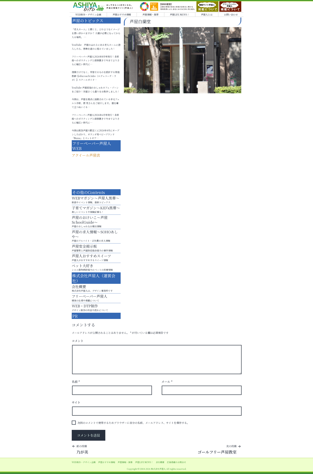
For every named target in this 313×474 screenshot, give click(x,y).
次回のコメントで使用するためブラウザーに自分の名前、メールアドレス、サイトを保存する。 (133, 423)
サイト (76, 402)
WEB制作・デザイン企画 (88, 14)
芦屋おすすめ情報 (122, 14)
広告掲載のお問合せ (176, 462)
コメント (77, 341)
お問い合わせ (231, 14)
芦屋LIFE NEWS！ (179, 14)
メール (167, 381)
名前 (76, 381)
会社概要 (160, 462)
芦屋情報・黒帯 (150, 14)
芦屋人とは (206, 14)
